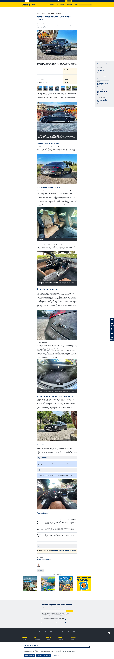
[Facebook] (39, 631)
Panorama (61, 639)
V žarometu (25, 637)
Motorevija (38, 13)
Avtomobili (43, 13)
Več (97, 72)
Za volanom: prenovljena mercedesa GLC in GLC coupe (102, 100)
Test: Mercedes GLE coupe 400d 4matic (102, 84)
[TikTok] (68, 631)
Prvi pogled (61, 641)
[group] (39, 88)
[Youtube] (62, 631)
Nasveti (48, 641)
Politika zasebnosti (74, 641)
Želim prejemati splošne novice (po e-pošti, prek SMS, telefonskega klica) (54, 619)
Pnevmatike (37, 639)
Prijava (69, 611)
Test (47, 13)
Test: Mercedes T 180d (101, 77)
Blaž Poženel (44, 564)
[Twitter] (45, 631)
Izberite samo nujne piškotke (44, 655)
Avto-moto (25, 641)
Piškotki (72, 639)
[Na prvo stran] (26, 5)
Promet (48, 639)
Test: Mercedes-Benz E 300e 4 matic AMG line (103, 69)
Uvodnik (24, 639)
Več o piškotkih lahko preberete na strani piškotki (65, 651)
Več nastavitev (56, 655)
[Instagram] (56, 631)
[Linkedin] (51, 631)
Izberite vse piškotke (29, 655)
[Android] (74, 631)
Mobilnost (48, 637)
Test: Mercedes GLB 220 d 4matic (102, 92)
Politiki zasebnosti (63, 615)
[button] (91, 4)
